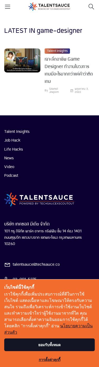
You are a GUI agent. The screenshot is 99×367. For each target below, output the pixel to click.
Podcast (11, 176)
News (9, 158)
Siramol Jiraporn (54, 91)
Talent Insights (57, 51)
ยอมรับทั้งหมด (49, 344)
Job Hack (12, 140)
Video (9, 167)
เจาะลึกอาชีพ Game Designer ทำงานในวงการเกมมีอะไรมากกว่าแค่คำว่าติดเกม (69, 70)
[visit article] (22, 71)
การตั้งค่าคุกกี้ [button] (49, 359)
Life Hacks (13, 149)
